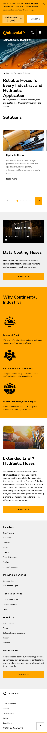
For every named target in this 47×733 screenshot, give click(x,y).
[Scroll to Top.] (40, 726)
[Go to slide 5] (30, 200)
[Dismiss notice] (43, 3)
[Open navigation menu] (40, 32)
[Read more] (23, 140)
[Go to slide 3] (23, 200)
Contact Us (23, 674)
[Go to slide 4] (26, 200)
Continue (35, 18)
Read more (23, 276)
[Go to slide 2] (20, 200)
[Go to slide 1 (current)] (17, 201)
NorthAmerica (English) (11, 19)
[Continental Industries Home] (13, 32)
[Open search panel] (32, 32)
